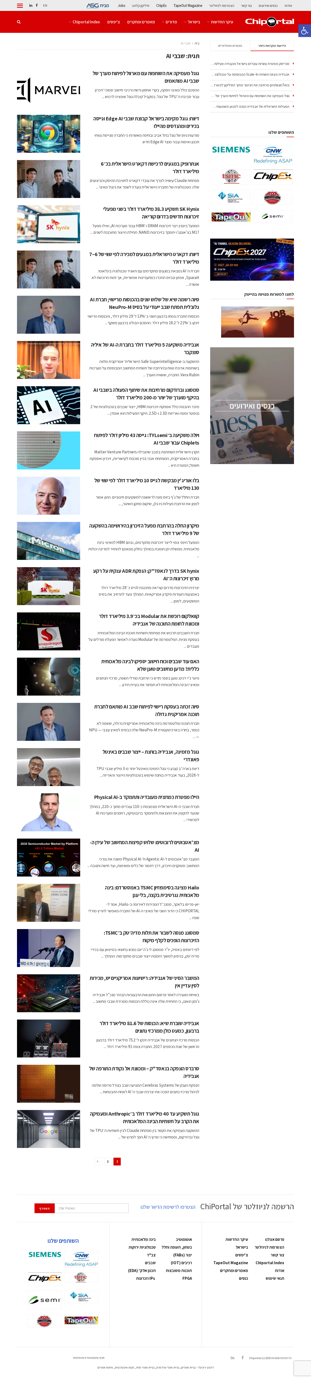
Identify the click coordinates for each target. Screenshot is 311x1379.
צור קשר (246, 5)
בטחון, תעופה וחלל (177, 1247)
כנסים (243, 1278)
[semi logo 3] (273, 216)
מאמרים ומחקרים (141, 22)
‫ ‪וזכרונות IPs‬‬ (146, 1278)
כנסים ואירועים (268, 5)
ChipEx (161, 5)
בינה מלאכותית (143, 1239)
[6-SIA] (231, 197)
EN (45, 5)
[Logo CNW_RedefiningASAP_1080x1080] (273, 155)
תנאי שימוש (275, 1278)
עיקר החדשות (222, 22)
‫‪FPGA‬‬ (187, 1278)
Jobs (121, 5)
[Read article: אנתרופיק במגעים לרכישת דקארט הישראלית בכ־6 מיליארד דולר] (48, 179)
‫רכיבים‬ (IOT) (181, 1262)
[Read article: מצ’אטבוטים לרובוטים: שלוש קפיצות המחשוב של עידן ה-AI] (48, 858)
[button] (304, 30)
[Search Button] (19, 22)
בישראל (194, 22)
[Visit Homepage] (269, 22)
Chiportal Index (86, 22)
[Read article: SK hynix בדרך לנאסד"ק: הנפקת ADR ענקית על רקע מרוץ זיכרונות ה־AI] (48, 586)
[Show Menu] (20, 6)
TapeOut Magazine (187, 5)
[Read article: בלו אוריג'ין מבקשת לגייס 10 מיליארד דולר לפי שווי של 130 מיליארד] (48, 496)
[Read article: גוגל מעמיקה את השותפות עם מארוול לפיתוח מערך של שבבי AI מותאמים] (48, 88)
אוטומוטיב (184, 1239)
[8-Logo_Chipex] (273, 177)
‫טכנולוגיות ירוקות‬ (142, 1247)
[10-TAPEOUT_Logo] (231, 217)
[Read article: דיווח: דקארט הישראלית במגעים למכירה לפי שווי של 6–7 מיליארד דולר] (48, 269)
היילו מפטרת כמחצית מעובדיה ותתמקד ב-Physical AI (146, 797)
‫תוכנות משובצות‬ (179, 1270)
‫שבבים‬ (150, 1262)
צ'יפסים (113, 22)
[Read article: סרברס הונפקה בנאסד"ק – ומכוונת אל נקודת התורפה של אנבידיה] (48, 1084)
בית (197, 43)
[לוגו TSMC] (231, 177)
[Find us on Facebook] (37, 5)
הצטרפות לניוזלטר (221, 5)
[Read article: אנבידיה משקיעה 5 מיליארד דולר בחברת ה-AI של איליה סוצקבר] (48, 360)
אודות (288, 5)
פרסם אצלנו (274, 1239)
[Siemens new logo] (231, 149)
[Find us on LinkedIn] (30, 5)
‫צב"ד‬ (151, 1255)
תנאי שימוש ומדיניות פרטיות (88, 1358)
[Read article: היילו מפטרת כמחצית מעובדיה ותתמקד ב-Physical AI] (48, 812)
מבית (104, 5)
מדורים (171, 22)
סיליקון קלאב (140, 5)
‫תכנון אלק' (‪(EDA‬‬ (142, 1270)
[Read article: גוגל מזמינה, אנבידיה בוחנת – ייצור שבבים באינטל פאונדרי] (48, 767)
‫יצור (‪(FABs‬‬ (182, 1255)
